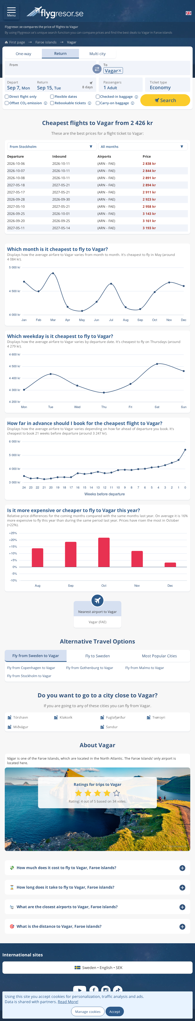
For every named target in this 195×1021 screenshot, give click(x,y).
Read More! (68, 1001)
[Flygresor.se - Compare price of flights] (54, 12)
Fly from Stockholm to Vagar (29, 676)
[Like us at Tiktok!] (117, 990)
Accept (114, 1011)
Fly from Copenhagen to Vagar (31, 667)
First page (17, 42)
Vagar (71, 42)
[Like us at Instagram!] (106, 990)
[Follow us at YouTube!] (80, 990)
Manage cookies (88, 1011)
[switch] (97, 68)
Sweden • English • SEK (102, 967)
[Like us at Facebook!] (94, 990)
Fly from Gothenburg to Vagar (89, 667)
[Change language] (188, 13)
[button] (11, 12)
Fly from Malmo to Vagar (144, 667)
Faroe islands (46, 42)
